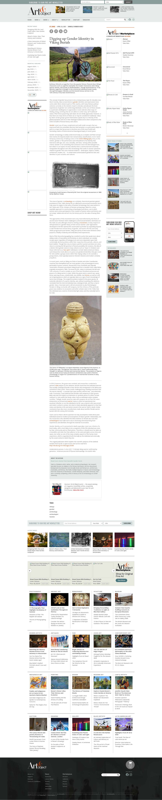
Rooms (65, 784)
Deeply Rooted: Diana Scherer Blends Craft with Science (102, 616)
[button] (51, 31)
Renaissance (77, 591)
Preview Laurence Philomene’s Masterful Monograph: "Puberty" (122, 699)
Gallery (75, 716)
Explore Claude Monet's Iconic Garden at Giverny (102, 692)
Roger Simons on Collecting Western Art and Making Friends (80, 651)
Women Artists (35, 633)
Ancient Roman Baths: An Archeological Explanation (80, 704)
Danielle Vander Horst (75, 27)
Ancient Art (56, 591)
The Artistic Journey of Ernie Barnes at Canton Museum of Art (126, 254)
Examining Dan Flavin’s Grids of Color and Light (37, 56)
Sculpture (98, 591)
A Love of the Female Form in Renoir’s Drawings (59, 740)
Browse (65, 776)
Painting (54, 675)
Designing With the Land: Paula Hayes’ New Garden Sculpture (73, 9)
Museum (118, 591)
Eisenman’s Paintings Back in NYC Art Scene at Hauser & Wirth (124, 707)
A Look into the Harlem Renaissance (102, 734)
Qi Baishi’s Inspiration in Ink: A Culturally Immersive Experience (102, 663)
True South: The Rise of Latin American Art (122, 738)
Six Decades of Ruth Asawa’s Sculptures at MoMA (58, 746)
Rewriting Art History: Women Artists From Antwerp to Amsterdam (35, 50)
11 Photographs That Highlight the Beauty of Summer (37, 610)
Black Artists (99, 716)
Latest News (32, 530)
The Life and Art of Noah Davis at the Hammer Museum (101, 746)
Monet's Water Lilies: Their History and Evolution (100, 8)
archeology (53, 512)
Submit (128, 2)
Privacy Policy (43, 795)
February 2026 (32, 82)
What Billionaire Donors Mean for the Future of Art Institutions (126, 146)
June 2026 (31, 72)
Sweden (52, 517)
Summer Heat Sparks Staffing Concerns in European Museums (122, 610)
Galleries (65, 779)
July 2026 (30, 69)
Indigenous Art (35, 675)
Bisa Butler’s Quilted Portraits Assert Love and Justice (37, 665)
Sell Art (65, 786)
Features (48, 776)
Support (30, 776)
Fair (74, 633)
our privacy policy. (111, 794)
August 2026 (32, 66)
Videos (47, 784)
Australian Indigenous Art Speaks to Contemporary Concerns (37, 700)
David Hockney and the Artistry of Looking (126, 156)
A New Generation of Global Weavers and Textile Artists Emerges (127, 9)
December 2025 (33, 87)
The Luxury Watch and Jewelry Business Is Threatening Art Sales (37, 734)
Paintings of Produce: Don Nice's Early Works (125, 180)
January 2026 (32, 85)
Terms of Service (51, 795)
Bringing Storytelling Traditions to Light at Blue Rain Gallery (125, 277)
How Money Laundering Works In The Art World (59, 650)
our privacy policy (60, 794)
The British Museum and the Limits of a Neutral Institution (123, 623)
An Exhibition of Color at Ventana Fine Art (126, 264)
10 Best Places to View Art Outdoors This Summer (102, 622)
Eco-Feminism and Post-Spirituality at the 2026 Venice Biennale (123, 651)
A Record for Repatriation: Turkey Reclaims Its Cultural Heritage (59, 616)
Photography (35, 591)
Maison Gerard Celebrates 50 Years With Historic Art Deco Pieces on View (59, 661)
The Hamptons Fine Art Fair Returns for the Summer (79, 663)
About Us (31, 774)
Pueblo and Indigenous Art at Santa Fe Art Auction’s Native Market (126, 288)
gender (52, 509)
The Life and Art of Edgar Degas (100, 650)
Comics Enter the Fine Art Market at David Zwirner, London (58, 734)
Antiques (55, 633)
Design (75, 675)
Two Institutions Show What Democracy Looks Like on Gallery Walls (122, 616)
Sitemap (30, 779)
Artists (65, 781)
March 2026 (31, 79)
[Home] (39, 10)
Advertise (48, 789)
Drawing (54, 716)
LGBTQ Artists (121, 675)
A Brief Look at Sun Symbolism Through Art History (59, 610)
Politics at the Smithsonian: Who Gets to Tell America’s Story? (126, 192)
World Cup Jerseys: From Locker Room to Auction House (37, 741)
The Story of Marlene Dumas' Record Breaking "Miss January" (37, 748)
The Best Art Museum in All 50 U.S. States (123, 664)
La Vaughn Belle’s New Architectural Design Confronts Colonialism (79, 698)
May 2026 (31, 74)
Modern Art (99, 675)
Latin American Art (123, 716)
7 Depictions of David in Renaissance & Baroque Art (80, 621)
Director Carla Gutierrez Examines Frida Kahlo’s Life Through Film (123, 744)
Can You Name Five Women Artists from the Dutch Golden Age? (37, 658)
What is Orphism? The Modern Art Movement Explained (101, 698)
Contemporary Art (123, 633)
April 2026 (31, 77)
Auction (32, 716)
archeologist (54, 514)
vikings (52, 507)
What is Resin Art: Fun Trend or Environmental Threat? (101, 705)
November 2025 (33, 90)
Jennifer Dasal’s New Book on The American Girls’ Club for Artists (123, 693)
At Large (52, 27)
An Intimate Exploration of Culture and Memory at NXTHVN (102, 739)
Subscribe (112, 242)
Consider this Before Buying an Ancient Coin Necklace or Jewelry (58, 623)
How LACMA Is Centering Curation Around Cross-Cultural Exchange (123, 658)
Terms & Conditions (34, 781)
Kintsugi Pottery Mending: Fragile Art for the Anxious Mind (102, 656)
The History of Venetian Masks (125, 202)
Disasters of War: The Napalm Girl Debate (36, 615)
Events (47, 781)
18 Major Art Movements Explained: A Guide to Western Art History (80, 614)
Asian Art (98, 633)
